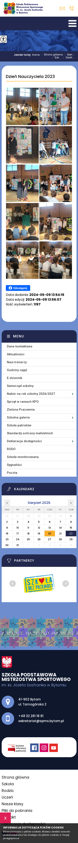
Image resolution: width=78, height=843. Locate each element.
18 (28, 533)
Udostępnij (20, 288)
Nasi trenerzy (17, 362)
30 (7, 545)
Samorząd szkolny (20, 386)
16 (7, 533)
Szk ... (56, 57)
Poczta (12, 473)
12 (39, 527)
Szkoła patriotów (19, 425)
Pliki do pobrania (17, 810)
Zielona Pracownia (21, 409)
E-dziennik (14, 378)
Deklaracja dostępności (24, 441)
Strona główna (52, 54)
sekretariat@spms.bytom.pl (63, 8)
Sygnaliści (14, 465)
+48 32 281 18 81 (71, 8)
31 (17, 545)
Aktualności (15, 354)
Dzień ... (69, 57)
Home (36, 55)
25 (28, 539)
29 (71, 539)
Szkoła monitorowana (23, 457)
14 (60, 527)
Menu (18, 336)
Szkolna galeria (18, 417)
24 (17, 539)
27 (49, 539)
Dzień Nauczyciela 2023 (30, 76)
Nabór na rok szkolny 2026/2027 (31, 394)
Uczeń (7, 797)
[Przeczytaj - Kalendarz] (42, 490)
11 (28, 527)
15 (71, 527)
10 (17, 527)
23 (7, 539)
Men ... (69, 54)
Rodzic (8, 790)
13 (49, 527)
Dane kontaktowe (19, 346)
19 (39, 533)
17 (17, 533)
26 (39, 539)
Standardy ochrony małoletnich (30, 433)
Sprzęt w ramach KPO (23, 402)
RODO (11, 449)
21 (60, 533)
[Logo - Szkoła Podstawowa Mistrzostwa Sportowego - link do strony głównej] (24, 8)
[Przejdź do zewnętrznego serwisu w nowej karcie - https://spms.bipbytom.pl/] (19, 748)
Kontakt (9, 817)
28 (60, 539)
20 (49, 533)
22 (71, 533)
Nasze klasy (12, 803)
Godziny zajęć (17, 370)
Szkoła (8, 783)
